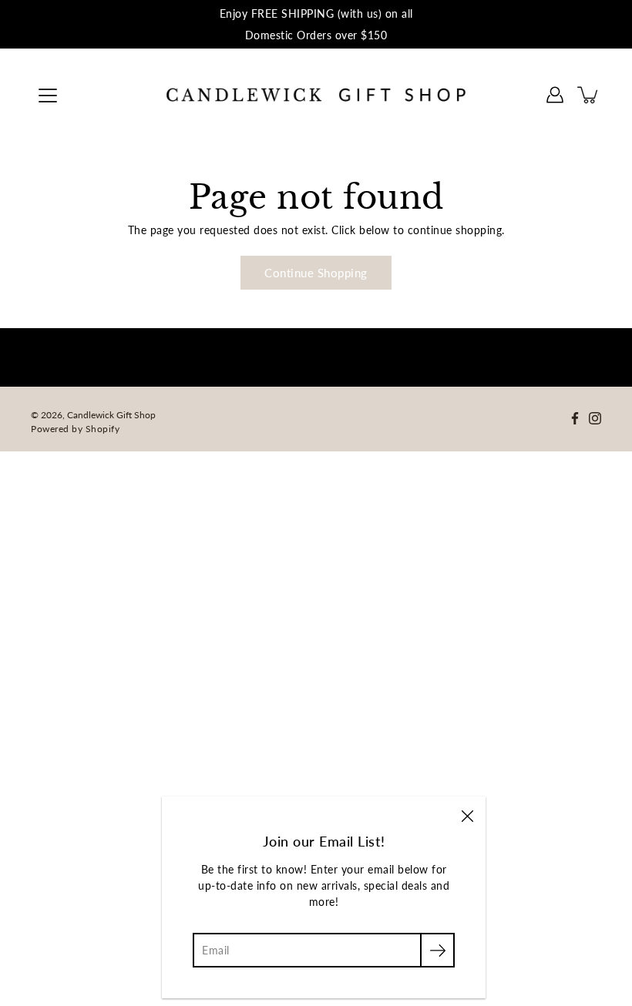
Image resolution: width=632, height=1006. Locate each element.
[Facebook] (575, 418)
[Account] (555, 94)
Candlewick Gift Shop (111, 415)
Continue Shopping (316, 273)
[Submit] (437, 950)
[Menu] (48, 95)
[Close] (467, 814)
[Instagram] (595, 418)
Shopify (103, 428)
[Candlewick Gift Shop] (316, 94)
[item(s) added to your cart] (589, 94)
